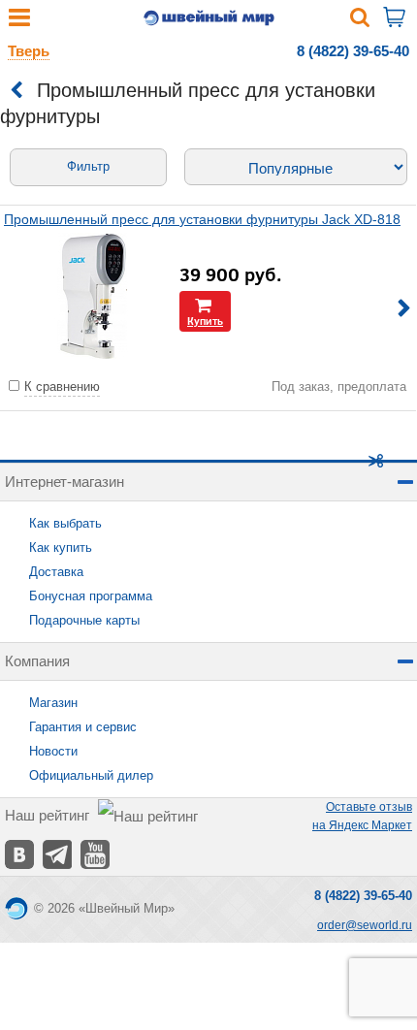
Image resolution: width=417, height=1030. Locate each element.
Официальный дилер (91, 775)
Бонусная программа (90, 596)
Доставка (56, 571)
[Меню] (19, 22)
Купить (205, 320)
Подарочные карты (84, 620)
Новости (53, 751)
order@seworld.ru (364, 925)
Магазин (53, 702)
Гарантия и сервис (83, 727)
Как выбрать (65, 523)
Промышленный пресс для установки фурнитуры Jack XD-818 (202, 219)
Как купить (60, 547)
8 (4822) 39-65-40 (353, 51)
